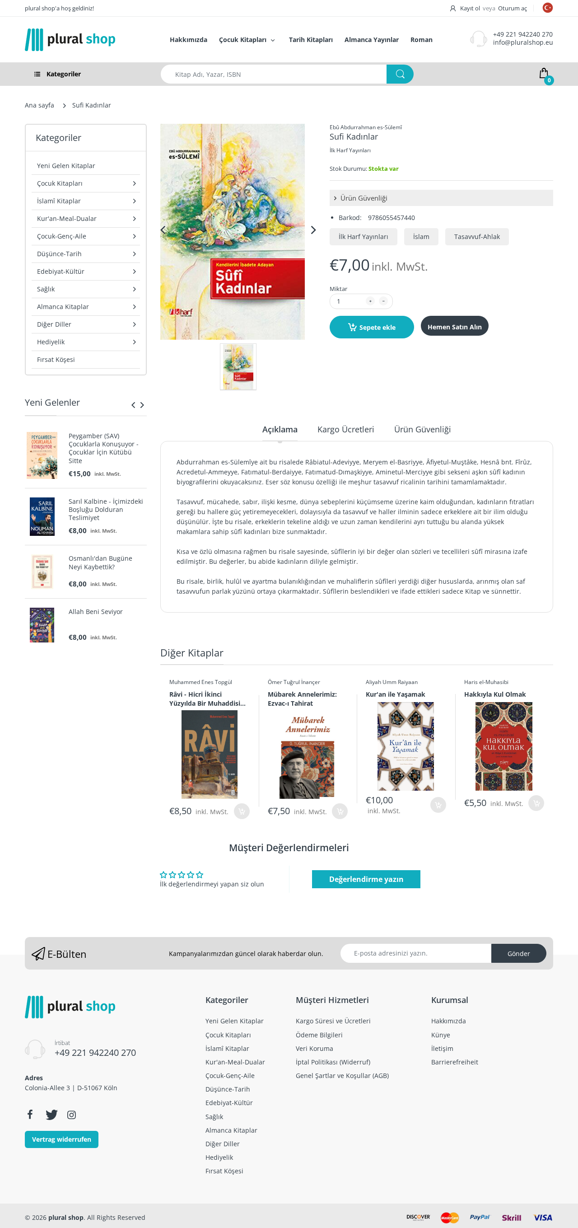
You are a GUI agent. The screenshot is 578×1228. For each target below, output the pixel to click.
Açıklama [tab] (280, 429)
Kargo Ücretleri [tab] (345, 429)
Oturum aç (512, 8)
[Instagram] (71, 1114)
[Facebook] (30, 1114)
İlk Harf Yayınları (350, 150)
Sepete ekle (377, 327)
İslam (421, 236)
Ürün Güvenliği (363, 197)
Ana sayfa (39, 105)
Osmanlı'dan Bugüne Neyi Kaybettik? (100, 562)
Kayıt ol (470, 8)
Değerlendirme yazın (366, 879)
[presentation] (133, 405)
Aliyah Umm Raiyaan (392, 682)
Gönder (519, 953)
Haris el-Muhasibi (486, 682)
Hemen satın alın (455, 327)
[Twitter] (51, 1114)
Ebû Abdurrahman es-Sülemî (366, 127)
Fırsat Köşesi (56, 359)
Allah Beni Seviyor (96, 612)
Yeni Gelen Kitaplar (66, 165)
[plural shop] (87, 39)
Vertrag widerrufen (61, 1139)
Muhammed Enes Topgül (200, 682)
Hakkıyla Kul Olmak (495, 694)
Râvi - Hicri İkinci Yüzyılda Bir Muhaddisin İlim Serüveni (206, 698)
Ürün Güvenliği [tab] (422, 429)
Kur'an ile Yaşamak (395, 694)
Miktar (338, 289)
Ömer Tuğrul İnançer (294, 682)
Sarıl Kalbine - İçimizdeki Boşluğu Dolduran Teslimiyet (106, 509)
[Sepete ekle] (242, 811)
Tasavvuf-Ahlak (477, 236)
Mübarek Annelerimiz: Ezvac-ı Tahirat (302, 698)
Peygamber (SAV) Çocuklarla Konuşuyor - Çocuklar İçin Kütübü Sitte (104, 448)
